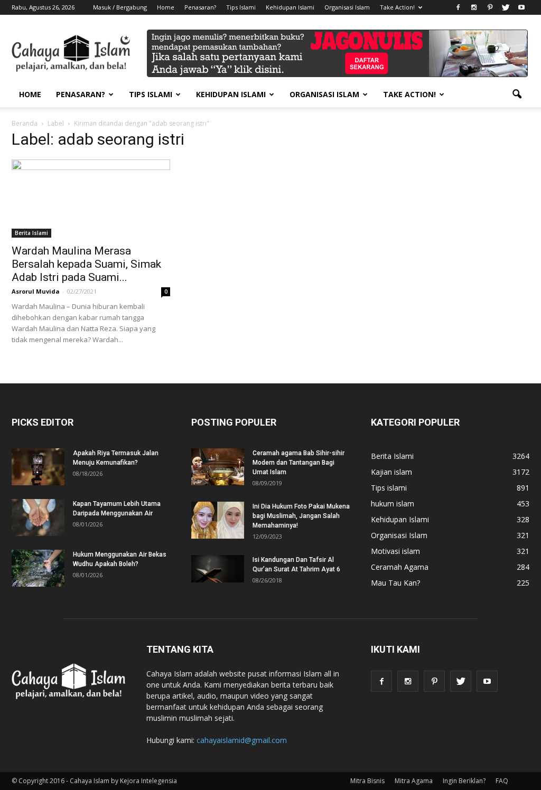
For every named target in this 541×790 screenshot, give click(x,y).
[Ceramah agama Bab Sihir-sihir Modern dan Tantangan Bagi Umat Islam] (217, 466)
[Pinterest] (490, 7)
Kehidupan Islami (290, 7)
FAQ (502, 780)
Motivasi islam (395, 551)
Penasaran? (200, 7)
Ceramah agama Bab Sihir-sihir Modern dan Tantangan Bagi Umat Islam (298, 462)
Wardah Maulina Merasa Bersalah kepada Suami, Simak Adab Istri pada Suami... (86, 264)
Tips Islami (241, 7)
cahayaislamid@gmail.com (242, 740)
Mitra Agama (414, 780)
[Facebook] (458, 7)
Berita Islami (31, 233)
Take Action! (397, 7)
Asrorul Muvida (36, 291)
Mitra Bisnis (367, 780)
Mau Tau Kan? (395, 583)
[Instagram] (474, 7)
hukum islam (392, 504)
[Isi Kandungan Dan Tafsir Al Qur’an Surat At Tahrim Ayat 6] (217, 568)
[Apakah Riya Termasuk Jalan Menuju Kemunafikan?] (38, 466)
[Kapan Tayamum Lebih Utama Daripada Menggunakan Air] (38, 517)
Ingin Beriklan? (464, 780)
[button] (516, 94)
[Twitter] (506, 7)
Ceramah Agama (399, 567)
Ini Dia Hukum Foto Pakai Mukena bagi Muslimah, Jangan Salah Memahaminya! (301, 516)
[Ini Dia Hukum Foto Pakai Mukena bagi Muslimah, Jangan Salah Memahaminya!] (217, 520)
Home (165, 7)
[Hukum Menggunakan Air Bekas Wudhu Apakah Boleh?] (38, 568)
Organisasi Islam (347, 7)
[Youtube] (521, 7)
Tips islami (389, 488)
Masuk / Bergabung (120, 7)
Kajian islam (391, 472)
